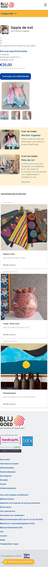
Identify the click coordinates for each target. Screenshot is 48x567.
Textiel (3, 484)
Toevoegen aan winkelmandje (15, 76)
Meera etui (9, 254)
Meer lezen (25, 182)
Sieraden (4, 480)
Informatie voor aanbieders (12, 515)
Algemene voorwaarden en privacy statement (20, 503)
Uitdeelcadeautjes (8, 488)
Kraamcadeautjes (7, 472)
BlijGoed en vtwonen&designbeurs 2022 (17, 523)
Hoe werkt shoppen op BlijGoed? (14, 495)
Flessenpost (9, 393)
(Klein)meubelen (7, 468)
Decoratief (5, 459)
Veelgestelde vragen (9, 544)
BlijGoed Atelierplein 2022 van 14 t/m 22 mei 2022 (21, 519)
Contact (3, 536)
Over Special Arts (7, 511)
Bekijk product (9, 265)
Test (2, 532)
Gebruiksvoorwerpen (9, 463)
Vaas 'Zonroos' (11, 323)
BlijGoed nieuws (7, 499)
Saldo (2, 540)
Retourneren (5, 507)
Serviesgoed (5, 476)
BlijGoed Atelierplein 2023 (11, 527)
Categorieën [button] (7, 13)
